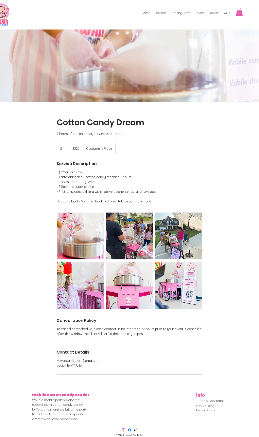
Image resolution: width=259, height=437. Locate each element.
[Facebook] (129, 430)
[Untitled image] (80, 236)
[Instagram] (123, 430)
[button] (239, 12)
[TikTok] (136, 430)
